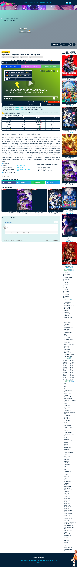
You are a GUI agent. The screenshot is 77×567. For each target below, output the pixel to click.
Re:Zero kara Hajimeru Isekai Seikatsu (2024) (24, 213)
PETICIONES (48, 2)
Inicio (4, 9)
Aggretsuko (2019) (40, 212)
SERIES (31, 2)
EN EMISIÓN (26, 2)
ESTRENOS (42, 2)
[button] (67, 3)
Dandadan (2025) (69, 157)
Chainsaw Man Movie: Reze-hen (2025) (69, 79)
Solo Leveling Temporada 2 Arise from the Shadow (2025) (69, 239)
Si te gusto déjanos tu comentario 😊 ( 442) (38, 101)
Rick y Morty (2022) (9, 212)
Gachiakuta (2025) (69, 266)
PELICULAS (36, 2)
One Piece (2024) (69, 104)
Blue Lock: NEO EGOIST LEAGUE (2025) (69, 211)
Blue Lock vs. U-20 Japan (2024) (55, 213)
